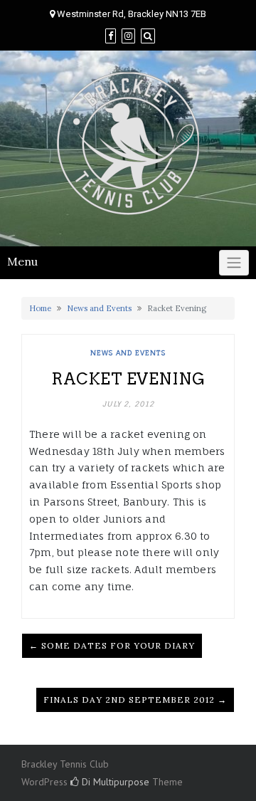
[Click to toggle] (234, 263)
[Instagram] (128, 36)
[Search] (148, 36)
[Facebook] (110, 36)
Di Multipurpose (114, 781)
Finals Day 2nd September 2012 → (135, 699)
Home (40, 308)
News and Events (99, 308)
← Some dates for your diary (112, 645)
